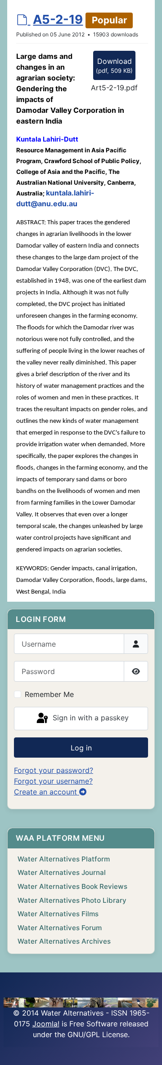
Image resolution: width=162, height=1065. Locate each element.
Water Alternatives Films (58, 914)
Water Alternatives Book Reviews (72, 886)
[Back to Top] (146, 1048)
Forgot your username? (53, 781)
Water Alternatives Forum (60, 927)
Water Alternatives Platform (64, 859)
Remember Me (49, 694)
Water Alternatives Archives (64, 941)
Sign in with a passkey (89, 717)
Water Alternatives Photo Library (72, 900)
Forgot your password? (53, 770)
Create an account (46, 791)
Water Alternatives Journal (62, 872)
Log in (81, 747)
